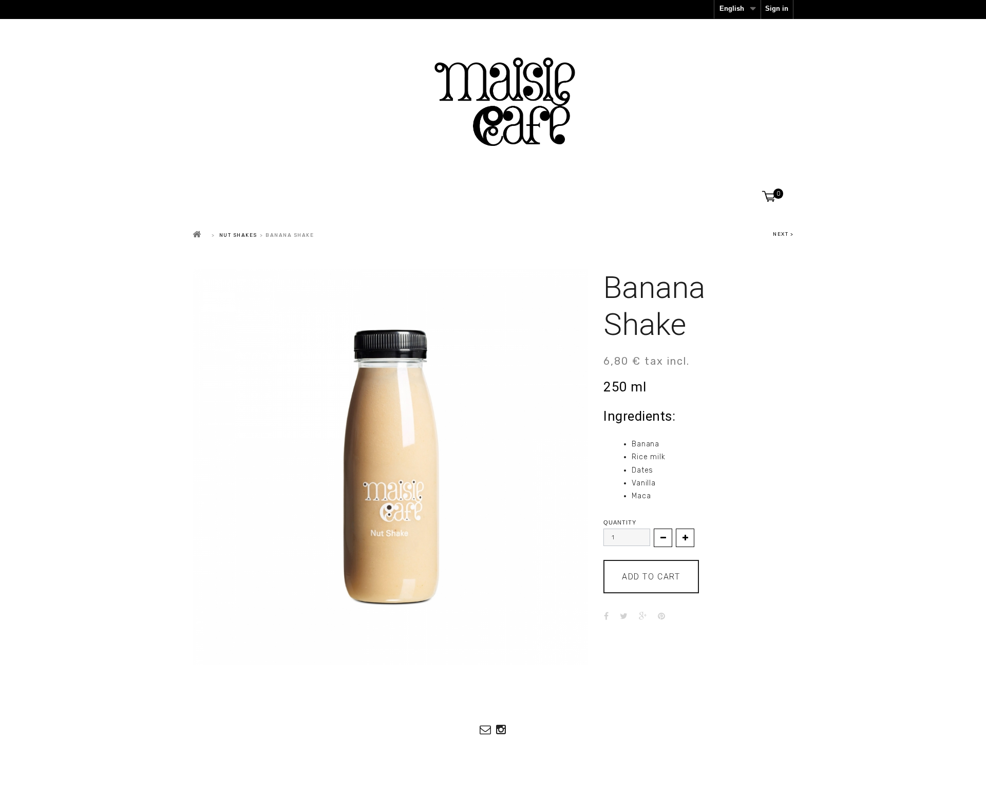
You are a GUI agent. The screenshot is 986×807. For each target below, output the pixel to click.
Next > (783, 234)
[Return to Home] (197, 234)
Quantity (619, 523)
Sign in (776, 8)
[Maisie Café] (493, 102)
